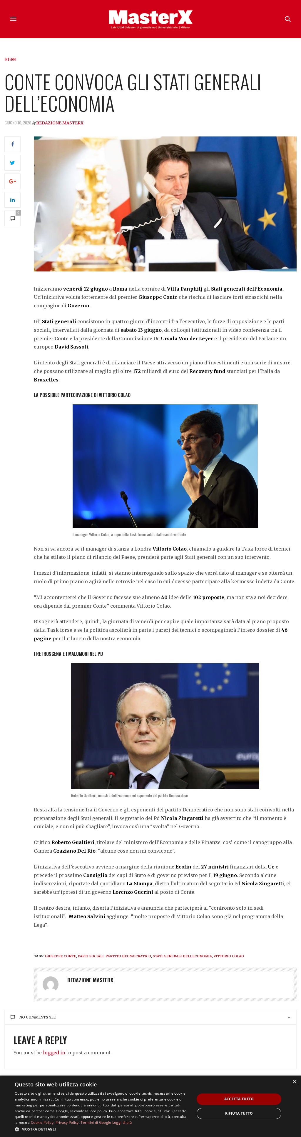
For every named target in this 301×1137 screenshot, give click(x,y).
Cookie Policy (42, 1122)
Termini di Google (96, 1122)
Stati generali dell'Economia (182, 956)
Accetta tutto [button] (239, 1098)
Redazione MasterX (59, 123)
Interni (10, 59)
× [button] (294, 1082)
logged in (54, 1053)
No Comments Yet (37, 1017)
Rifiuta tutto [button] (239, 1113)
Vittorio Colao (229, 956)
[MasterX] (150, 19)
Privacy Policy (67, 1122)
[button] (102, 1129)
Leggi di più (122, 1122)
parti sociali (91, 956)
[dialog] (150, 1106)
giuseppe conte (60, 956)
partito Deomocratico (128, 956)
